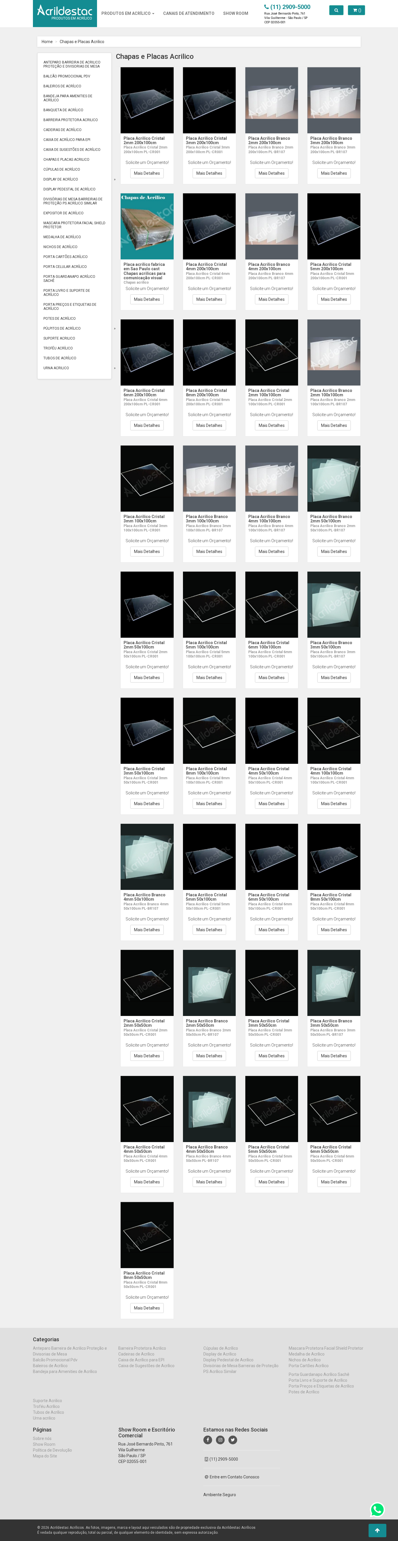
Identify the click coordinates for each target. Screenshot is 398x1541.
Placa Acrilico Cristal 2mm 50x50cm (144, 1023)
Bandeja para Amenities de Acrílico (67, 98)
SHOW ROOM (235, 13)
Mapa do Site (45, 1456)
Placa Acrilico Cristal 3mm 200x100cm (206, 140)
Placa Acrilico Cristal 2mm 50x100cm (144, 644)
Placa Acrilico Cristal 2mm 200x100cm (144, 140)
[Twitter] (232, 1440)
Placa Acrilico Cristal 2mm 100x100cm (268, 392)
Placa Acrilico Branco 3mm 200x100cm (331, 140)
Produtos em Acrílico (126, 13)
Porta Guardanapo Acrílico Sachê (69, 279)
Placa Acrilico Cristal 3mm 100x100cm (144, 518)
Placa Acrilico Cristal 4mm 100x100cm (330, 770)
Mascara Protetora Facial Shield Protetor (74, 225)
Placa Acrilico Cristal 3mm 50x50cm (268, 1023)
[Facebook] (207, 1440)
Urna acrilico (56, 368)
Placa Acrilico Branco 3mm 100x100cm (207, 518)
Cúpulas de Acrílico (61, 169)
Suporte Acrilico (59, 338)
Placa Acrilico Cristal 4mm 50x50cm (144, 1149)
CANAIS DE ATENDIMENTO (188, 13)
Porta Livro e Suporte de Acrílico (66, 293)
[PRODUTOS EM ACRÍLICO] (64, 7)
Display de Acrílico (60, 179)
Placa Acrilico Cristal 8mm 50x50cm (144, 1275)
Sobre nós (42, 1438)
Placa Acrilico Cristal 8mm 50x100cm (330, 897)
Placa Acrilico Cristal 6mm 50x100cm (268, 897)
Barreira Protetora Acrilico (70, 120)
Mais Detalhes (147, 173)
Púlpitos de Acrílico (62, 328)
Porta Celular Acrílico (65, 267)
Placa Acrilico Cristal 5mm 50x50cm (268, 1149)
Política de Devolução (52, 1450)
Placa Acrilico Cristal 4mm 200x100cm (206, 266)
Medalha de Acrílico (62, 237)
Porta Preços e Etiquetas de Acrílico (69, 307)
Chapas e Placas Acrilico (82, 41)
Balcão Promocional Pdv (66, 76)
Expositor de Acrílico (63, 213)
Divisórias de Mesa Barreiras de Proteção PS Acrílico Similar (73, 201)
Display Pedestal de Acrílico (69, 189)
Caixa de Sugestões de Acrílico (72, 150)
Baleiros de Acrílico (62, 86)
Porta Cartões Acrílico (65, 257)
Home (47, 41)
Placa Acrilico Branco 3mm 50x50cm (331, 1023)
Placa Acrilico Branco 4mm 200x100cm (269, 266)
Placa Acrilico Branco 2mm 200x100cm (269, 140)
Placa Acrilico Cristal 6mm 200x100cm (144, 392)
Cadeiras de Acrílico (62, 130)
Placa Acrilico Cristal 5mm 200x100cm (330, 266)
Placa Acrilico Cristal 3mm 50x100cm (144, 770)
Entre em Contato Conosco (234, 1477)
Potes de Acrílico (59, 319)
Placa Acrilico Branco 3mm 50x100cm (331, 644)
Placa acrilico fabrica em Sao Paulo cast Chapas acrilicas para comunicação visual (144, 271)
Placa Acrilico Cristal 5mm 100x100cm (206, 644)
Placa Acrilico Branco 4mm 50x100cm (144, 897)
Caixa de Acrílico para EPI (66, 140)
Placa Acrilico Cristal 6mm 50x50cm (330, 1149)
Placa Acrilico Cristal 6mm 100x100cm (268, 644)
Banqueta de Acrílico (63, 110)
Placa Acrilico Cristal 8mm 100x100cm (206, 770)
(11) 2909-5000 (223, 1459)
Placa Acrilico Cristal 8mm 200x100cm (206, 392)
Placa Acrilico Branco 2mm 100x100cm (331, 392)
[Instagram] (220, 1440)
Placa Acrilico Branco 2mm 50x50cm (207, 1023)
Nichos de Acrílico (60, 247)
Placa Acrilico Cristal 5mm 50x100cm (206, 897)
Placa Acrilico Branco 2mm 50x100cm (331, 518)
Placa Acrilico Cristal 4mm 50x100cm (268, 770)
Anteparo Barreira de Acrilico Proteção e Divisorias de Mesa (72, 64)
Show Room (44, 1444)
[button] (377, 1530)
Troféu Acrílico (58, 348)
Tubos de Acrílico (59, 358)
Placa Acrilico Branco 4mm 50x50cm (207, 1149)
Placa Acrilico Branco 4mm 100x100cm (269, 518)
